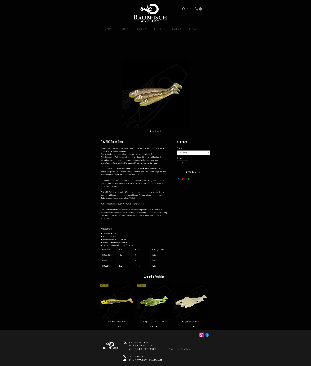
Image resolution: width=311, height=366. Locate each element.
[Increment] (186, 163)
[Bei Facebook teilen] (178, 179)
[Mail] (124, 360)
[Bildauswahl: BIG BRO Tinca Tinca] (150, 131)
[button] (199, 9)
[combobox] (193, 152)
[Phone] (124, 356)
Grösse (180, 148)
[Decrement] (178, 163)
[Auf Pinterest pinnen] (183, 179)
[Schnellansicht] (191, 301)
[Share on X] (192, 179)
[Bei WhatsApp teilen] (187, 179)
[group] (154, 306)
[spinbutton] (182, 163)
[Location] (125, 342)
